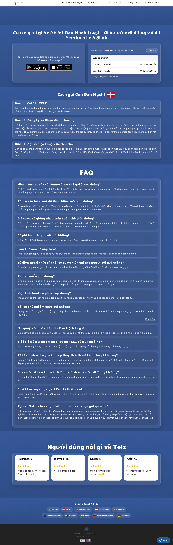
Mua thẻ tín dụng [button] (73, 3)
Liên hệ (129, 3)
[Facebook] (86, 529)
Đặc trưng (115, 3)
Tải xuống (93, 3)
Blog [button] (139, 3)
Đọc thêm (150, 319)
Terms (84, 536)
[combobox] (152, 50)
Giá (104, 3)
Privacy (78, 536)
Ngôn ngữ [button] (151, 3)
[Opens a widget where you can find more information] (163, 540)
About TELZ (92, 536)
